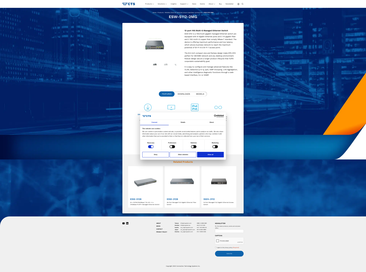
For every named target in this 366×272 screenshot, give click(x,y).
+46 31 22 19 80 (201, 225)
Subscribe (229, 253)
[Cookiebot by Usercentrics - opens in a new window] (215, 116)
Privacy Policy (161, 232)
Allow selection (183, 154)
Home (154, 12)
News (194, 4)
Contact (159, 229)
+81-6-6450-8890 (201, 229)
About (211, 4)
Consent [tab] (154, 122)
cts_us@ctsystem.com (186, 231)
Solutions (161, 4)
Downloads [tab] (184, 94)
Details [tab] (183, 122)
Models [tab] (200, 94)
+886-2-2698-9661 (202, 223)
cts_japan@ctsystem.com (187, 229)
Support (183, 4)
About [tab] (211, 122)
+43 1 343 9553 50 (202, 227)
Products (148, 4)
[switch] (172, 146)
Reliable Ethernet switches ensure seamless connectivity (183, 12)
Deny (155, 154)
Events (202, 4)
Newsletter (230, 4)
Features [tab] (167, 94)
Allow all (210, 154)
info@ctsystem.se (185, 225)
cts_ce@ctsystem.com (186, 227)
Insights (173, 4)
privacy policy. (228, 247)
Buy (220, 4)
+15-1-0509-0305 (201, 231)
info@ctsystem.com (185, 223)
